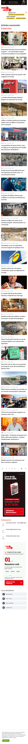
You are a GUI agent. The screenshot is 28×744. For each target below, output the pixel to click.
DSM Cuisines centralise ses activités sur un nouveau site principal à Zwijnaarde (14, 390)
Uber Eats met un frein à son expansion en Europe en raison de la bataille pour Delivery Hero (13, 366)
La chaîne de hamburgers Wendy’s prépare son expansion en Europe (12, 98)
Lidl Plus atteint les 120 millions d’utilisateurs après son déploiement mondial (12, 270)
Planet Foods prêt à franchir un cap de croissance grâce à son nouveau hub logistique (13, 341)
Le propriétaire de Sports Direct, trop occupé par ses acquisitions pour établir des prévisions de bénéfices (13, 147)
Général (5, 458)
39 (21, 468)
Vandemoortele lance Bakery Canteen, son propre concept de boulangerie (13, 317)
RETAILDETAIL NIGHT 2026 (12, 536)
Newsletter (11, 12)
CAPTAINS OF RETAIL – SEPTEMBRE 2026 (16, 523)
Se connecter (10, 18)
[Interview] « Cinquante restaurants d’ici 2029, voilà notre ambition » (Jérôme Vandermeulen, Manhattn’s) (14, 437)
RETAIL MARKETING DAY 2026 (13, 529)
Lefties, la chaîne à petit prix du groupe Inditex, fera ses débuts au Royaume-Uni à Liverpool (13, 122)
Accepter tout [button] (6, 740)
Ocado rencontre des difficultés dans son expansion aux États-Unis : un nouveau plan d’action (12, 172)
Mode (4, 72)
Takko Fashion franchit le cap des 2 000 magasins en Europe (13, 76)
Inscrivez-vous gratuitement (16, 14)
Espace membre (10, 16)
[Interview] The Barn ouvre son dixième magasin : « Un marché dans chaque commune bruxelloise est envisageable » (14, 52)
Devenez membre (20, 18)
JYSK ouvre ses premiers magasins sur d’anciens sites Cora (13, 413)
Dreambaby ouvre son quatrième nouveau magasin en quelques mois (12, 246)
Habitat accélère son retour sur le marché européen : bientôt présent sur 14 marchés (13, 222)
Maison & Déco (6, 218)
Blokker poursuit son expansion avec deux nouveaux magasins (12, 461)
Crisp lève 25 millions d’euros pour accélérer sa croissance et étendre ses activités (13, 197)
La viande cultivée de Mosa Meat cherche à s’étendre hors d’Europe (12, 294)
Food (4, 47)
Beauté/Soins (6, 243)
